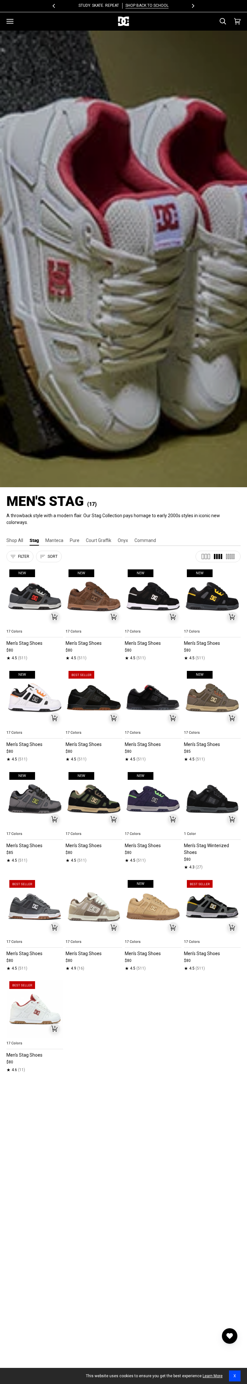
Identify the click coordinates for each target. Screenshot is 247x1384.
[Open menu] (10, 21)
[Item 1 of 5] (94, 698)
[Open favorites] (229, 1336)
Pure (74, 540)
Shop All (14, 540)
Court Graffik (98, 540)
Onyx (123, 540)
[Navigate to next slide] (57, 624)
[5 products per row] (230, 556)
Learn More (213, 1376)
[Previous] (54, 6)
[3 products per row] (206, 556)
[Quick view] (55, 617)
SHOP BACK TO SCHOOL (147, 5)
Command (145, 540)
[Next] (192, 6)
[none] (35, 623)
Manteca (54, 540)
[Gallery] (34, 596)
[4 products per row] (218, 556)
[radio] (15, 624)
